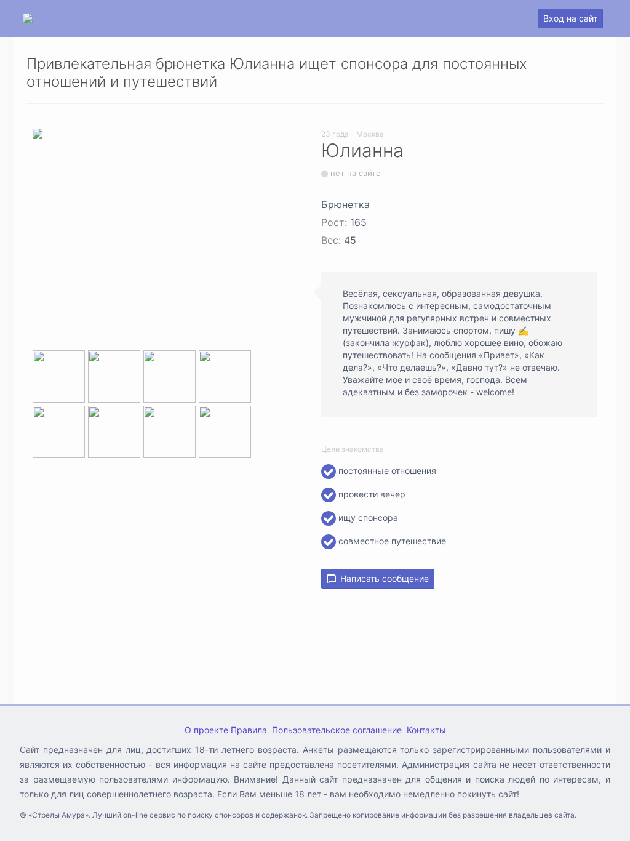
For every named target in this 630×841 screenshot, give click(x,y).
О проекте (206, 730)
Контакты (426, 730)
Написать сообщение (382, 578)
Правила (249, 730)
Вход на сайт (570, 18)
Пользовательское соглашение (337, 730)
